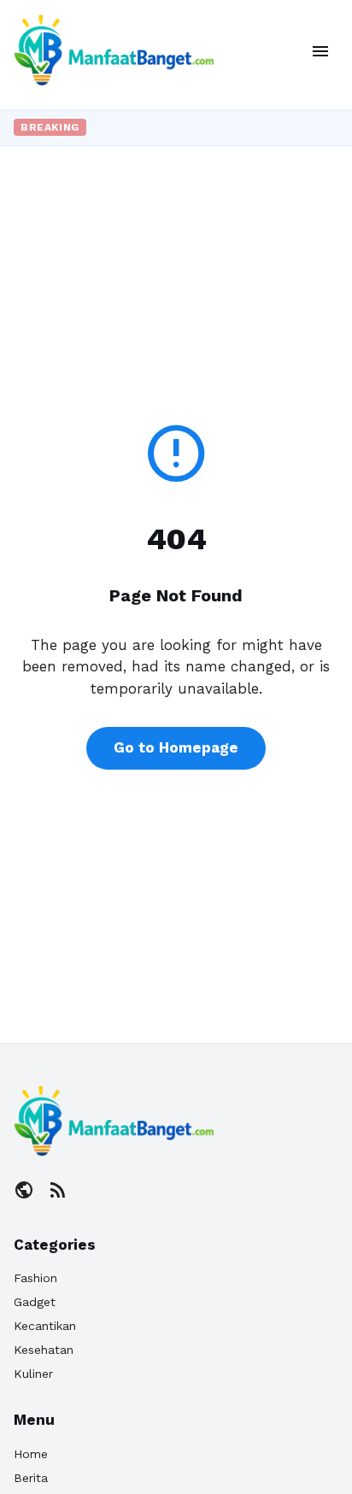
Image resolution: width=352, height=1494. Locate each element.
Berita (31, 1478)
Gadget (35, 1302)
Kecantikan (45, 1326)
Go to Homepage (176, 747)
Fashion (35, 1278)
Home (31, 1454)
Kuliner (33, 1373)
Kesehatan (43, 1349)
